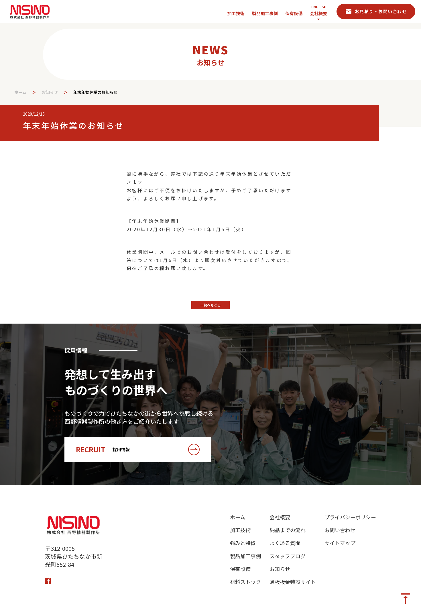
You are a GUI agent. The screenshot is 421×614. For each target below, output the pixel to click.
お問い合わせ (339, 530)
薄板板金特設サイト (292, 581)
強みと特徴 (243, 542)
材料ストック (245, 581)
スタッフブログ (287, 556)
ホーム (20, 92)
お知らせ (50, 92)
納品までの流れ (287, 530)
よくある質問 (284, 542)
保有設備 (240, 569)
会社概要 (318, 13)
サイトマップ (339, 542)
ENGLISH (318, 7)
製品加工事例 (245, 556)
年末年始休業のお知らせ (96, 92)
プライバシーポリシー (350, 517)
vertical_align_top (405, 598)
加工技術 (240, 530)
